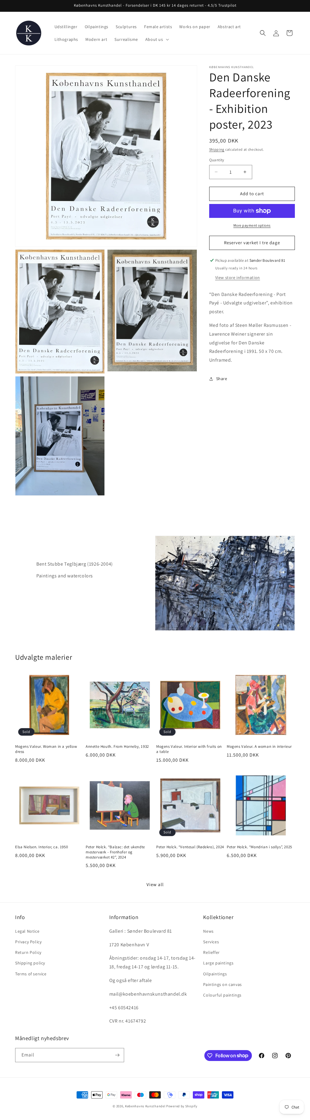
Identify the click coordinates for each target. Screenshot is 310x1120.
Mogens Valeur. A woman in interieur (259, 746)
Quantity (216, 160)
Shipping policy (30, 963)
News (208, 931)
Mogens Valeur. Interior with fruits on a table (189, 749)
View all (155, 884)
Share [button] (221, 378)
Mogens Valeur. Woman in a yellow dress (46, 749)
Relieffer (211, 952)
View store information (237, 277)
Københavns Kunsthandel (145, 1106)
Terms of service (31, 974)
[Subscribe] (117, 1055)
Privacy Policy (28, 941)
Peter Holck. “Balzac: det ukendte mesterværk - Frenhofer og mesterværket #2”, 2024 (115, 852)
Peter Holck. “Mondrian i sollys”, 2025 (259, 847)
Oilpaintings (215, 974)
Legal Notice (27, 931)
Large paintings (218, 963)
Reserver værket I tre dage (252, 242)
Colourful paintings (222, 995)
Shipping (217, 149)
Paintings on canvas (222, 984)
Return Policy (28, 952)
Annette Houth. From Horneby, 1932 (117, 746)
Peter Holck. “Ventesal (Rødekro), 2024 (190, 847)
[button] (156, 39)
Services (211, 941)
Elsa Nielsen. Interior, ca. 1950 (41, 847)
